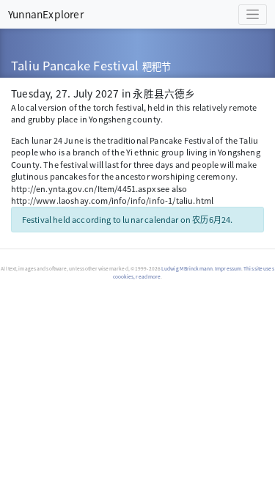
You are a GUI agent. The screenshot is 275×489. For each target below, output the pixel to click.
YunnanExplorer (46, 14)
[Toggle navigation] (252, 14)
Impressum (228, 268)
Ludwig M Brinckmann (187, 268)
